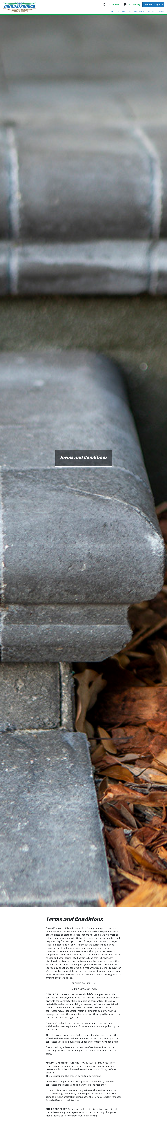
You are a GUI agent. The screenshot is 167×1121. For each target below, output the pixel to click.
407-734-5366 (112, 4)
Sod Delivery (133, 4)
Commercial (139, 11)
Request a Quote (153, 4)
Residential (126, 11)
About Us (115, 11)
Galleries (162, 11)
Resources (151, 11)
